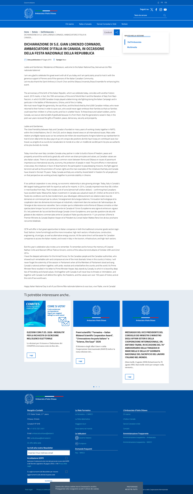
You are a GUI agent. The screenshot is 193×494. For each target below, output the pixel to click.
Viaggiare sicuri (80, 423)
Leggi (32, 355)
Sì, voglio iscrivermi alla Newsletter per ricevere (42, 471)
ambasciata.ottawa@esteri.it (43, 433)
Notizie (35, 31)
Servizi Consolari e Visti (131, 423)
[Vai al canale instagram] (160, 9)
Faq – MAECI (80, 452)
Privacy (61, 463)
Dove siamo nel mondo (83, 428)
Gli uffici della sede (34, 443)
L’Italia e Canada (129, 419)
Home (26, 31)
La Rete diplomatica (82, 419)
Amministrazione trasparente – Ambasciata (139, 437)
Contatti (126, 428)
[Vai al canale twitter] (151, 9)
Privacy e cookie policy (44, 489)
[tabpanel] (47, 343)
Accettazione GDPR (35, 458)
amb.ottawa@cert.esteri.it (40, 438)
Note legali (29, 489)
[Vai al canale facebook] (155, 9)
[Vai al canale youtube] (164, 9)
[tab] (93, 386)
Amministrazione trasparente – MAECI (137, 442)
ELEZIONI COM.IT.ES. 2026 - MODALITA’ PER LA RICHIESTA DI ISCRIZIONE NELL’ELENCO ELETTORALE (46, 335)
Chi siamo (126, 414)
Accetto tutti (131, 489)
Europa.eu (82, 443)
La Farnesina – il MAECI (84, 414)
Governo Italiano (29, 2)
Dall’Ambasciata (47, 31)
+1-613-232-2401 (37, 428)
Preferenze (132, 487)
